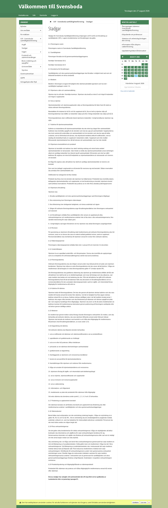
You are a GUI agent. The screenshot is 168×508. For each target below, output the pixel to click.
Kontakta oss (23, 15)
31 (126, 78)
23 (147, 73)
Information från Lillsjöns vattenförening (131, 45)
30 (147, 75)
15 (143, 70)
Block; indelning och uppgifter (29, 62)
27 (136, 75)
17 (126, 73)
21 (140, 73)
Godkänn (136, 502)
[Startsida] (50, 22)
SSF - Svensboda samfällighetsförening (28, 39)
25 (129, 75)
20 (136, 73)
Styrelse (25, 70)
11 (129, 70)
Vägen (24, 52)
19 (133, 73)
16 (147, 70)
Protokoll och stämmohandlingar (29, 56)
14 (140, 70)
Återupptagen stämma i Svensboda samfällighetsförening (130, 28)
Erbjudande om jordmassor (132, 34)
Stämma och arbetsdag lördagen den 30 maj (134, 39)
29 (143, 75)
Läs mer (143, 502)
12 (133, 70)
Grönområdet (27, 66)
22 (143, 73)
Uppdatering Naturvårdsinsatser (134, 51)
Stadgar (25, 48)
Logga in (54, 15)
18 (129, 73)
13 (136, 70)
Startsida (43, 15)
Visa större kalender (128, 91)
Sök (34, 15)
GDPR (22, 78)
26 (133, 75)
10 (126, 70)
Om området (25, 30)
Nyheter (23, 26)
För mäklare (24, 34)
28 (140, 75)
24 (126, 75)
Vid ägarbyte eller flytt (28, 82)
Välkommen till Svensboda (50, 6)
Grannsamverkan (27, 74)
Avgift (24, 44)
